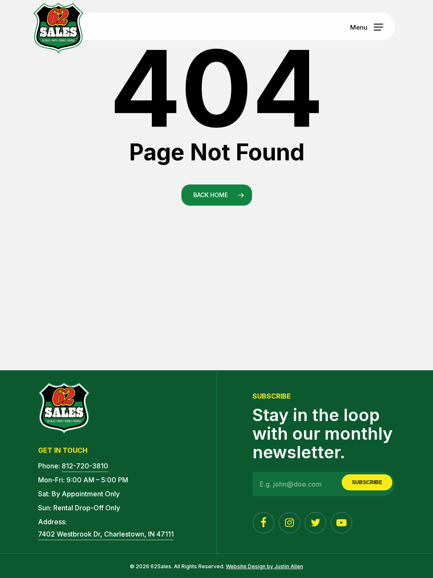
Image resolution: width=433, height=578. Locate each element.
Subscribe (367, 482)
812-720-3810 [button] (85, 466)
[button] (366, 26)
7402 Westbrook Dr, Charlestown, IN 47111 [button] (106, 534)
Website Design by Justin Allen (264, 566)
